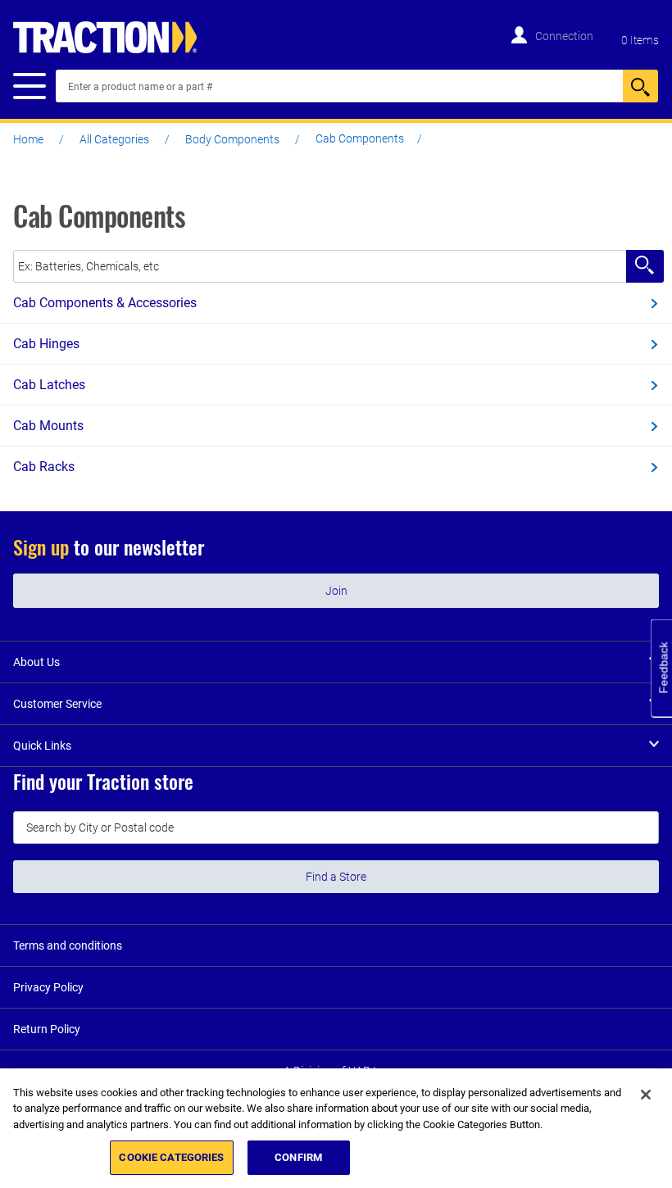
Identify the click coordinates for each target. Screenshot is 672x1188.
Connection (564, 36)
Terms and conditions (67, 945)
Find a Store (336, 876)
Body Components (232, 139)
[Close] (646, 1095)
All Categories (114, 139)
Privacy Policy (48, 987)
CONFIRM (298, 1157)
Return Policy (46, 1029)
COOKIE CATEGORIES (171, 1157)
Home (28, 139)
